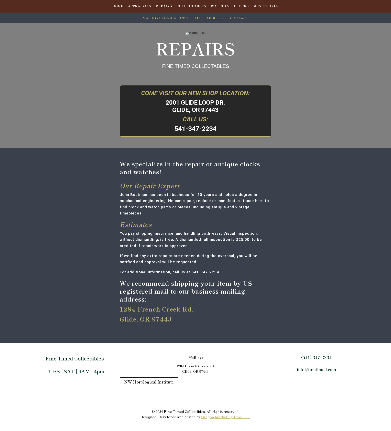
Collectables (191, 6)
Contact (239, 18)
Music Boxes (266, 6)
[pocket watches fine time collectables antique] (316, 163)
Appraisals (139, 6)
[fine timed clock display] (60, 163)
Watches (220, 6)
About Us (216, 18)
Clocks (241, 6)
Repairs (164, 6)
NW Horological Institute (172, 18)
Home (117, 6)
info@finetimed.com (316, 369)
